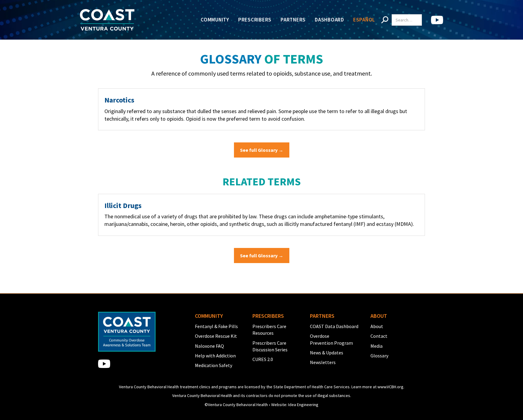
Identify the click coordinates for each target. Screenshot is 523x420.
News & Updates (326, 353)
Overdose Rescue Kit (216, 336)
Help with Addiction (215, 356)
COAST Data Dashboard (334, 326)
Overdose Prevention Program (331, 339)
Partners (293, 19)
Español (364, 19)
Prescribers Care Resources (269, 329)
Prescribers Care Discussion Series (270, 346)
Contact (378, 336)
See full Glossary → (261, 150)
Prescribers (254, 19)
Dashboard (329, 19)
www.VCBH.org (390, 386)
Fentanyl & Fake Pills (216, 326)
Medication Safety (213, 365)
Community (215, 19)
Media (376, 346)
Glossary (379, 356)
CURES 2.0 (262, 359)
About (376, 326)
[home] (107, 20)
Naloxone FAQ (209, 346)
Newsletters (323, 362)
